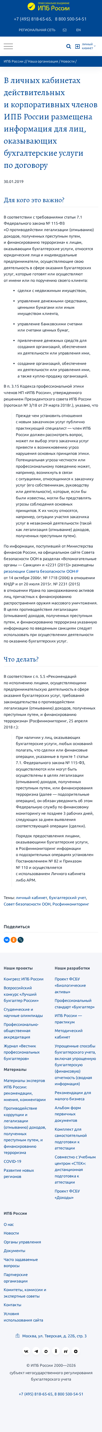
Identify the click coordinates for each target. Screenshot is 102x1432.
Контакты (12, 1304)
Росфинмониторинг (70, 904)
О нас (9, 1224)
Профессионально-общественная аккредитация (21, 1030)
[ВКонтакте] (7, 940)
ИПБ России (13, 61)
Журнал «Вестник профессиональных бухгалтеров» (22, 1052)
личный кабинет (31, 897)
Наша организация (43, 61)
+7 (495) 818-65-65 (32, 18)
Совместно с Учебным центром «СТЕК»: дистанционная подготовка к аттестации (75, 1169)
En (78, 30)
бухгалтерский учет (67, 897)
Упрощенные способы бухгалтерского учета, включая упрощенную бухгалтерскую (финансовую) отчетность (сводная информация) (75, 1065)
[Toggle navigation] (8, 46)
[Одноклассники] (14, 940)
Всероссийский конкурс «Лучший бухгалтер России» (21, 994)
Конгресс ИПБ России (24, 979)
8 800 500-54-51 (71, 18)
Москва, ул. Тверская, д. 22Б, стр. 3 (54, 1336)
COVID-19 (12, 1161)
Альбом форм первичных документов (68, 1114)
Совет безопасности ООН (27, 904)
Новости (68, 61)
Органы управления (22, 1242)
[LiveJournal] (21, 940)
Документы (14, 1250)
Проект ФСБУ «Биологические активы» (70, 985)
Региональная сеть (37, 30)
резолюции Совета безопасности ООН (39, 571)
